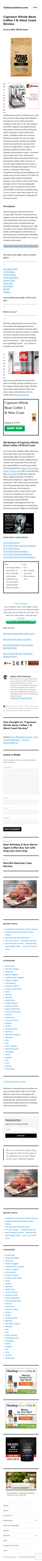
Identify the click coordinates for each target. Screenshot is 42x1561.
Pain (7, 1040)
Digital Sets (10, 1000)
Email (6, 808)
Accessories (10, 966)
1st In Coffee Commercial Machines (17, 554)
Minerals (8, 1037)
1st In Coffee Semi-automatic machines (19, 557)
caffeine (15, 710)
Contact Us (7, 1516)
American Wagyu (12, 969)
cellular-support (12, 980)
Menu (35, 7)
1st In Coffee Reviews (12, 708)
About (5, 1511)
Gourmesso (9, 1017)
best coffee (34, 708)
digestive (9, 997)
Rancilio (6, 289)
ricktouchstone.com (15, 7)
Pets (7, 1043)
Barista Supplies (11, 975)
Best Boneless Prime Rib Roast (17, 938)
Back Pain (9, 972)
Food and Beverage (13, 1012)
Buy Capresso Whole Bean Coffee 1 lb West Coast (21, 246)
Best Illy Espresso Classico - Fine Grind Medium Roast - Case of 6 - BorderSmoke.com (20, 740)
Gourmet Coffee (11, 1020)
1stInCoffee (21, 618)
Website (6, 818)
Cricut (7, 992)
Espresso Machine (12, 1009)
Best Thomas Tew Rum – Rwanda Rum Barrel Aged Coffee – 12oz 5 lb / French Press (21, 946)
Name (6, 798)
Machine (8, 1032)
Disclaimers (8, 1521)
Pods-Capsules (11, 1046)
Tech (7, 1063)
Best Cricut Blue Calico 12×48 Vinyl (17, 639)
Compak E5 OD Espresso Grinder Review (21, 929)
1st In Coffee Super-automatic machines (19, 546)
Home (5, 1506)
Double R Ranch (11, 1003)
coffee (21, 710)
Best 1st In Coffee (24, 708)
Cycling (8, 995)
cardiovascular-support (14, 977)
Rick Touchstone (11, 706)
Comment (8, 767)
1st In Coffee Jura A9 (11, 549)
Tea (6, 1060)
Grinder (8, 1023)
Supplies (8, 1057)
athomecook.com (22, 395)
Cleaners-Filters (11, 986)
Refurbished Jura (12, 1049)
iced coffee (26, 710)
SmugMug (9, 1052)
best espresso (7, 710)
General (8, 1015)
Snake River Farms (10, 1546)
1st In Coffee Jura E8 (11, 543)
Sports (8, 1055)
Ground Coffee (9, 280)
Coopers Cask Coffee (13, 989)
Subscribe (21, 1136)
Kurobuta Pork (11, 1029)
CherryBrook (10, 983)
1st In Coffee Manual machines (15, 551)
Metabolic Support (12, 1035)
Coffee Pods (8, 283)
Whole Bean (34, 706)
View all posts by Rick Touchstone (21, 698)
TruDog (8, 1066)
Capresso (6, 292)
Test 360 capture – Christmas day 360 (20, 941)
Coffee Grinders (9, 275)
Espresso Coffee (11, 1006)
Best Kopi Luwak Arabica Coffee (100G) (19, 634)
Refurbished (8, 286)
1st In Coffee (13, 474)
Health (8, 1026)
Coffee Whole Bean (11, 278)
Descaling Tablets (10, 269)
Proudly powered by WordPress (28, 1557)
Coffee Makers (9, 272)
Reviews (6, 1536)
